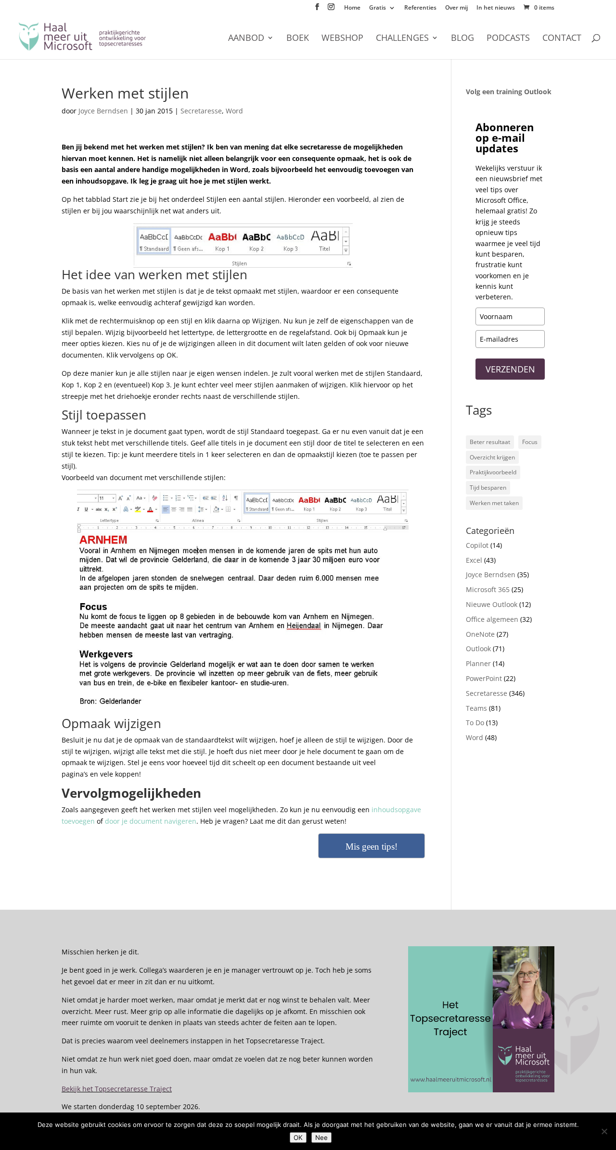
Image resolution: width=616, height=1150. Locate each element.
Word (234, 110)
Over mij (456, 8)
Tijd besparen (488, 487)
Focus (530, 442)
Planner (478, 663)
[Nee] (604, 1131)
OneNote (480, 634)
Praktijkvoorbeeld (493, 472)
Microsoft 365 (488, 589)
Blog (462, 38)
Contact (561, 38)
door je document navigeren (150, 821)
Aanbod (246, 38)
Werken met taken (494, 503)
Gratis (377, 8)
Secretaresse (201, 110)
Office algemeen (492, 619)
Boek (297, 38)
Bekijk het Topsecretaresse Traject (117, 1088)
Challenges (402, 38)
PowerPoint (484, 678)
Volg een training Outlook (509, 91)
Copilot (477, 545)
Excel (474, 560)
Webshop (342, 38)
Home (352, 8)
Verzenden (510, 369)
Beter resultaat (490, 442)
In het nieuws (495, 8)
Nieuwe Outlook (491, 604)
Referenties (420, 8)
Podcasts (508, 38)
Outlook (478, 648)
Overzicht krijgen (492, 457)
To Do (475, 722)
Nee (321, 1137)
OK (298, 1137)
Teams (476, 708)
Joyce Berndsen (103, 110)
